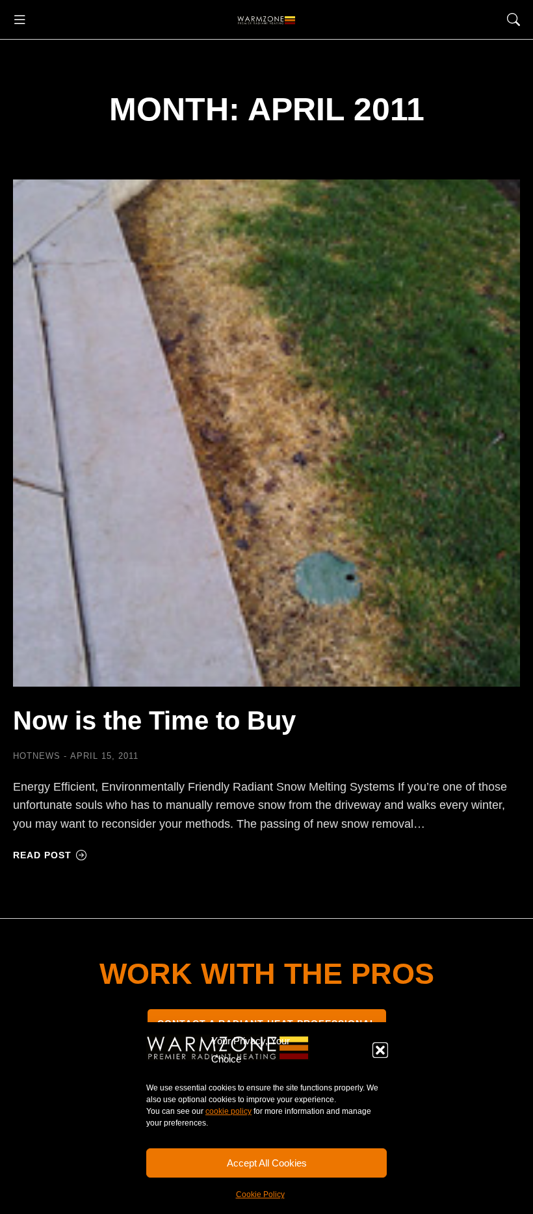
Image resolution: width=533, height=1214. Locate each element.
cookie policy (228, 1111)
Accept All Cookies (267, 1162)
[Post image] (266, 433)
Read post (42, 855)
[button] (380, 1050)
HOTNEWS (36, 756)
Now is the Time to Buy (154, 720)
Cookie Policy (260, 1194)
